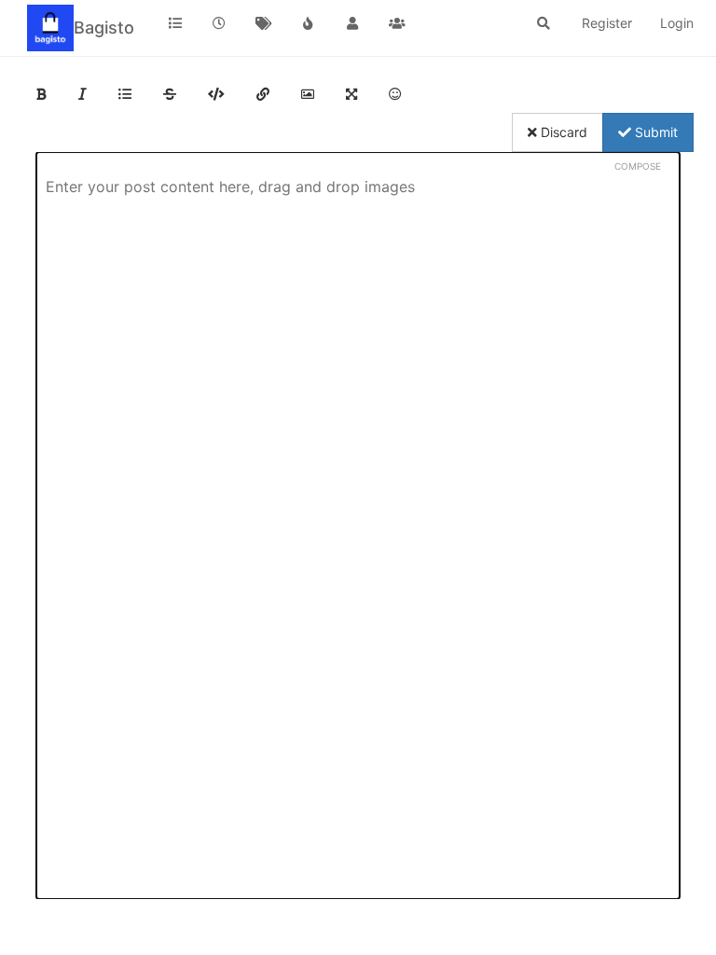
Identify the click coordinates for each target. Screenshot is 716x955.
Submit (654, 132)
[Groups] (397, 23)
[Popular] (308, 23)
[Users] (352, 23)
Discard (562, 132)
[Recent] (220, 23)
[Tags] (263, 23)
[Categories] (175, 23)
